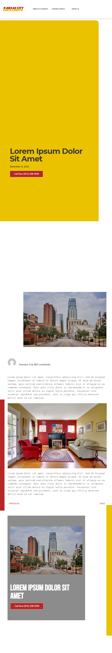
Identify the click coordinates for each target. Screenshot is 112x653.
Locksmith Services (58, 9)
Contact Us (75, 9)
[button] (26, 174)
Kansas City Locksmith (40, 9)
